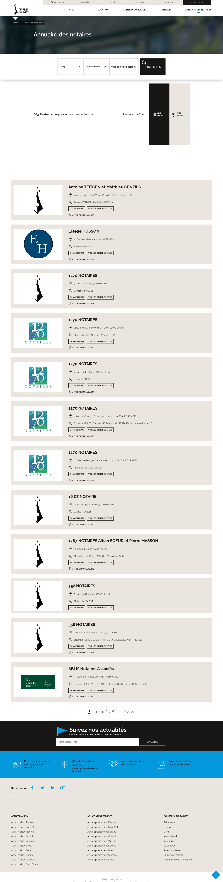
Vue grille (160, 114)
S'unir (166, 831)
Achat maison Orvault (22, 836)
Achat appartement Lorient (101, 845)
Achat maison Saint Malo (24, 827)
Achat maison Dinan (21, 850)
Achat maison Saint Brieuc (25, 864)
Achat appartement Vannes (101, 841)
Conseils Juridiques (135, 10)
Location (103, 10)
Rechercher (59, 2)
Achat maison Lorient (22, 855)
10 (120, 711)
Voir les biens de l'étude (100, 209)
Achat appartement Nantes (101, 831)
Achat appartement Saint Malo (103, 827)
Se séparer (169, 845)
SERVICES (167, 10)
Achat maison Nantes (22, 831)
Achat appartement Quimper (102, 855)
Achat (71, 10)
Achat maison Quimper (23, 859)
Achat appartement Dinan (100, 859)
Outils (113, 2)
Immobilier (169, 841)
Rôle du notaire (172, 850)
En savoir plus (77, 209)
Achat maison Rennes (22, 822)
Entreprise (169, 827)
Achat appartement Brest (100, 850)
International (170, 836)
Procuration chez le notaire (178, 859)
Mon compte (198, 2)
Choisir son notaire (173, 855)
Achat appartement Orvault (101, 836)
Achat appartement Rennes (101, 822)
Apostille (85, 2)
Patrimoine (169, 822)
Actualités (140, 2)
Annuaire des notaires (198, 10)
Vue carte (180, 114)
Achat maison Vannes (22, 841)
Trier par (127, 114)
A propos (169, 2)
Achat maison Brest (21, 845)
